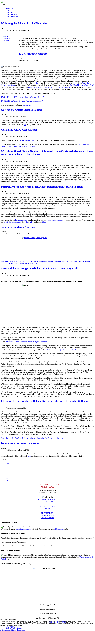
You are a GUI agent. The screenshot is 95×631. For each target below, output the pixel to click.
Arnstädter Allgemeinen (12, 222)
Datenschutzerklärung (8, 630)
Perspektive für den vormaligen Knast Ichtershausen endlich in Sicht (42, 186)
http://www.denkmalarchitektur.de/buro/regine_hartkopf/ (26, 342)
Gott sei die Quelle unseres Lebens (21, 109)
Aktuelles (9, 8)
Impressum (21, 630)
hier (25, 125)
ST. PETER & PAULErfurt (47, 507)
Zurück (8, 466)
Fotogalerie (27, 105)
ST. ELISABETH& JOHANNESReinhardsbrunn (47, 515)
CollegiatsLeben (11, 14)
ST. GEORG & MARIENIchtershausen (47, 500)
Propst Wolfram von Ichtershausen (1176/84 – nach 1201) (49, 87)
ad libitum (37, 83)
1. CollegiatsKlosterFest (33, 53)
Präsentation (29, 222)
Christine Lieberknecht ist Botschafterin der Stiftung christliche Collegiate (45, 400)
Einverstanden (5, 628)
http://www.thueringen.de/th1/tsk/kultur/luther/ (63, 350)
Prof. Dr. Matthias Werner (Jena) (82, 85)
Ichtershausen (59, 529)
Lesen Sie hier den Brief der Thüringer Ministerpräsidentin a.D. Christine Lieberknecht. (33, 438)
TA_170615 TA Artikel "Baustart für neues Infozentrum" (22, 101)
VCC (8, 10)
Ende (7, 480)
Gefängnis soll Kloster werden (19, 129)
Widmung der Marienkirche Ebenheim (24, 23)
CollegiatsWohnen (12, 16)
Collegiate (9, 12)
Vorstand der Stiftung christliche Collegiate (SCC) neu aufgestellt (40, 268)
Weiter (8, 478)
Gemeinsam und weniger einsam (20, 442)
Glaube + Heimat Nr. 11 (27, 140)
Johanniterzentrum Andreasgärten (21, 226)
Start (7, 464)
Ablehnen (14, 628)
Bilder (44, 222)
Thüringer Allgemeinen (54, 220)
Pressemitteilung (21, 220)
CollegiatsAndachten (23, 529)
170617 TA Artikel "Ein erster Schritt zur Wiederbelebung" (22, 97)
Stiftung (8, 18)
